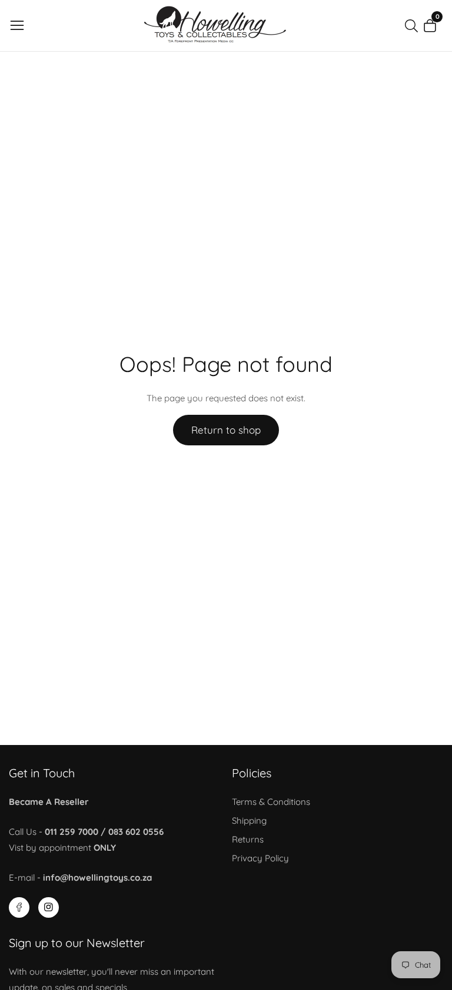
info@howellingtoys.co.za (97, 877)
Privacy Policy (260, 858)
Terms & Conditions (271, 801)
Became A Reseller (49, 801)
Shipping (249, 820)
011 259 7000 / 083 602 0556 (104, 831)
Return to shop (226, 430)
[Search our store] (414, 26)
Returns (248, 839)
